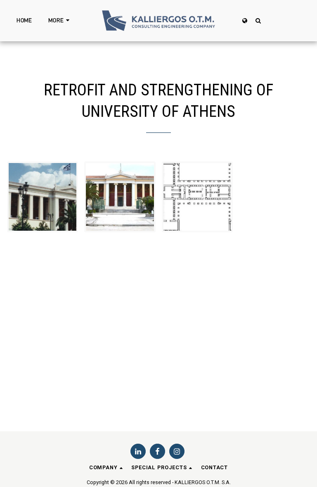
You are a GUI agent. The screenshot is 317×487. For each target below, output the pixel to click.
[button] (258, 20)
